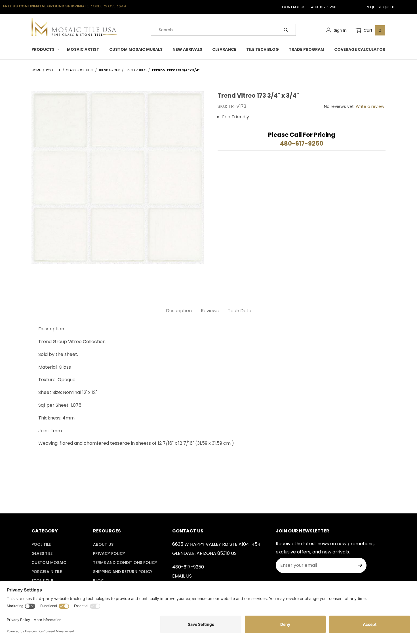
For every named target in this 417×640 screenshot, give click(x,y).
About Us (103, 544)
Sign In (340, 30)
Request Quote (380, 7)
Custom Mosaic (48, 562)
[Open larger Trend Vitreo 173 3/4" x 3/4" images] (117, 182)
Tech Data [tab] (239, 310)
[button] (44, 49)
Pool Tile (41, 544)
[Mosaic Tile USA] (74, 27)
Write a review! (371, 106)
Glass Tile (41, 553)
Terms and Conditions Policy (125, 562)
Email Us (182, 576)
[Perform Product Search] (286, 29)
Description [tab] (179, 310)
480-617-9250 (323, 7)
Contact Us (294, 7)
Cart (372, 30)
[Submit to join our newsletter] (360, 565)
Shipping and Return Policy (122, 571)
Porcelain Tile (46, 571)
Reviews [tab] (210, 310)
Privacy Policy (109, 553)
